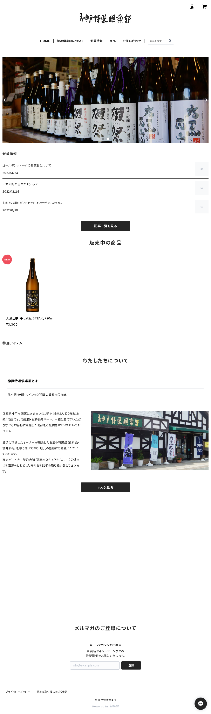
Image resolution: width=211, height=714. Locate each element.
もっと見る (105, 488)
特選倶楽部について (70, 41)
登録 (131, 665)
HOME (45, 41)
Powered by (101, 706)
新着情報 (96, 41)
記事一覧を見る (105, 226)
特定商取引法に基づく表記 (52, 691)
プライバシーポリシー (18, 691)
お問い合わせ (132, 41)
